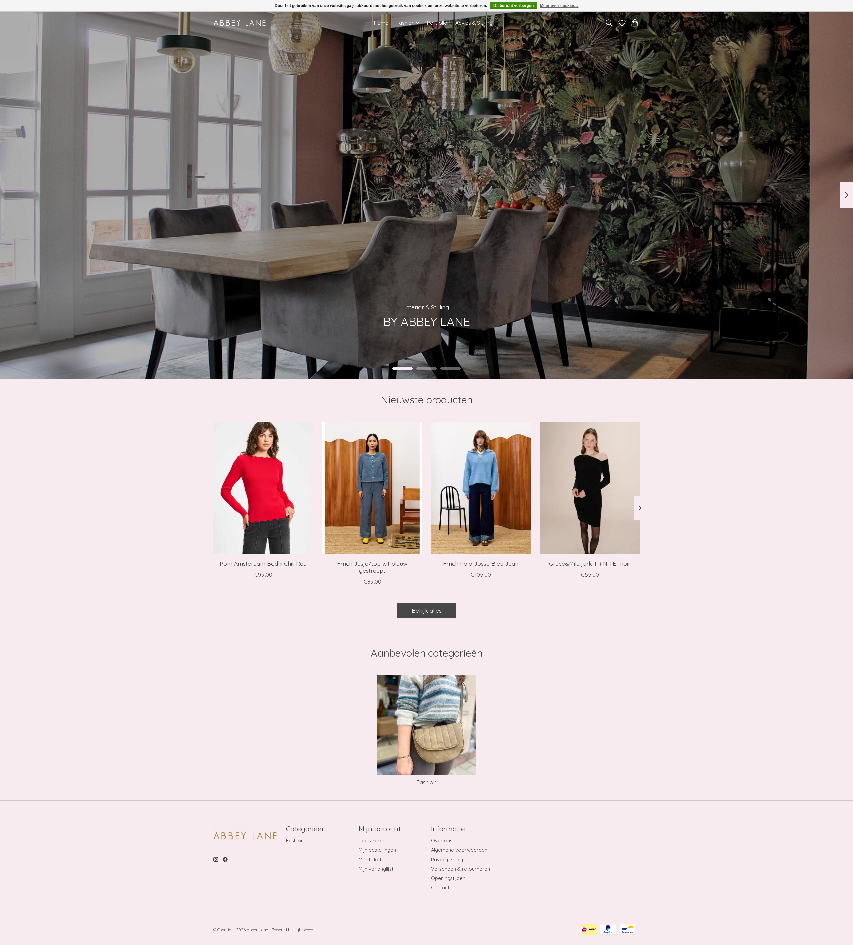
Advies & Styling (474, 23)
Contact (440, 887)
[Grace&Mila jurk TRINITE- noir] (590, 488)
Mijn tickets (371, 859)
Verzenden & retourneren (460, 869)
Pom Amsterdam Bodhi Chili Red (263, 563)
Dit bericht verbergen (513, 5)
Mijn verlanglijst (376, 869)
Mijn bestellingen (377, 850)
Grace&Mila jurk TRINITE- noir (589, 563)
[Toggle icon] (609, 23)
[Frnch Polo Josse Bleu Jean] (481, 488)
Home (381, 23)
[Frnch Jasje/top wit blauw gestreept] (372, 488)
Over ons (441, 840)
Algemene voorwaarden (459, 850)
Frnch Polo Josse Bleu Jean (480, 563)
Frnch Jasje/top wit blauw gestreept (372, 566)
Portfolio (437, 23)
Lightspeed (303, 929)
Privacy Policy (447, 859)
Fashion (426, 782)
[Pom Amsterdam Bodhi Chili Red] (263, 488)
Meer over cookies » (559, 5)
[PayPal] (608, 930)
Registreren (372, 840)
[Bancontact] (627, 930)
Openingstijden (448, 878)
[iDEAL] (589, 930)
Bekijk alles (427, 610)
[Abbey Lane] (239, 23)
